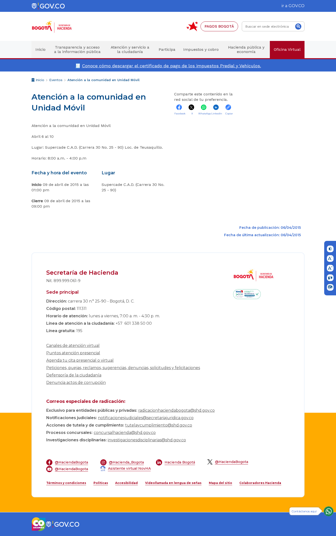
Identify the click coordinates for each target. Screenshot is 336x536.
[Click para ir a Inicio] (59, 26)
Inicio (39, 81)
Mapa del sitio (220, 483)
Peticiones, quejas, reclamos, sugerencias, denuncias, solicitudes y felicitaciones (123, 367)
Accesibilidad (126, 483)
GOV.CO (297, 5)
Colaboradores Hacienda (260, 483)
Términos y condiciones (66, 483)
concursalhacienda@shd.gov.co (125, 432)
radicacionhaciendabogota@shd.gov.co (176, 410)
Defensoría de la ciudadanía (73, 375)
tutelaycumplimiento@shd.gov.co (158, 425)
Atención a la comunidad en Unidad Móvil (103, 80)
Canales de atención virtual (73, 345)
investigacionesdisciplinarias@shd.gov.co (147, 440)
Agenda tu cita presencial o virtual (80, 360)
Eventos (55, 80)
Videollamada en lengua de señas (173, 483)
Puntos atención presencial (73, 353)
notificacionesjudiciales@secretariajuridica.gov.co (146, 417)
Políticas (100, 483)
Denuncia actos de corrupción (76, 382)
